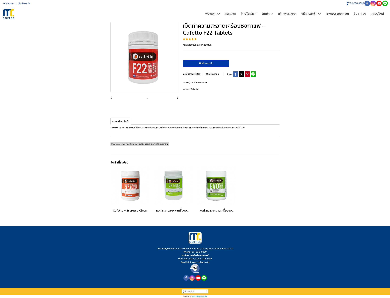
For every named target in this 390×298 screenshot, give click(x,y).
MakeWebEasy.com (199, 296)
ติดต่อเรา (360, 14)
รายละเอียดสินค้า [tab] (120, 121)
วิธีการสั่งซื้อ (309, 14)
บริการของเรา (287, 14)
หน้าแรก (211, 14)
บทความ (230, 14)
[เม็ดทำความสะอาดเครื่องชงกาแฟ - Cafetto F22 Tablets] (144, 57)
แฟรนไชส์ (377, 14)
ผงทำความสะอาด (199, 82)
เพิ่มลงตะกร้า (207, 63)
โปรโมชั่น (248, 14)
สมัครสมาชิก (25, 3)
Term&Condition (337, 14)
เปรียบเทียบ (213, 74)
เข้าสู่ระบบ (9, 3)
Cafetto (195, 89)
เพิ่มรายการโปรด (192, 74)
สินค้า (266, 14)
